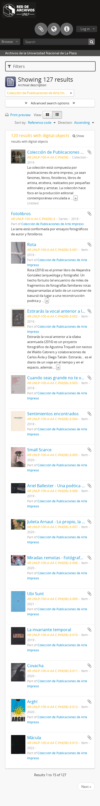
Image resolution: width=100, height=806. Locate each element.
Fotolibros (21, 213)
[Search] (91, 42)
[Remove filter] (71, 92)
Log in (85, 29)
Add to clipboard (89, 152)
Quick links (66, 29)
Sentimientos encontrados (53, 414)
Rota (31, 244)
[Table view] (57, 115)
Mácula (34, 737)
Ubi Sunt (35, 593)
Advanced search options (50, 103)
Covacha (35, 665)
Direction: (65, 122)
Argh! (32, 701)
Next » (86, 786)
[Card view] (47, 115)
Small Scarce (39, 450)
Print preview (20, 115)
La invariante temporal (49, 629)
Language (53, 29)
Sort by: (20, 122)
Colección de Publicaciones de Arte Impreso (52, 224)
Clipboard (41, 29)
